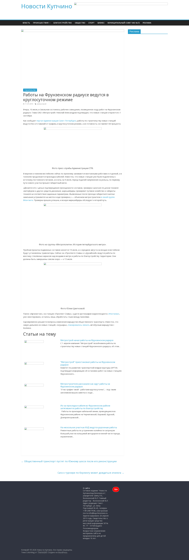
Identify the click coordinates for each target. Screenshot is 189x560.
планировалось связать (79, 325)
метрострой (41, 104)
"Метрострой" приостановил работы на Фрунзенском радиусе (87, 363)
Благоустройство (62, 23)
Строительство (30, 90)
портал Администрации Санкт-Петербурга (56, 120)
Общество (80, 23)
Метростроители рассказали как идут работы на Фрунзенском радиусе (85, 385)
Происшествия (40, 23)
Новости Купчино (46, 6)
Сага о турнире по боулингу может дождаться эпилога (91, 472)
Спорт (91, 23)
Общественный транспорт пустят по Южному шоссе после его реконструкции (69, 461)
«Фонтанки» (113, 313)
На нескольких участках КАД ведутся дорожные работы (88, 427)
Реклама (147, 23)
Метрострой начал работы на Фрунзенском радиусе (86, 340)
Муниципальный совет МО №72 (124, 23)
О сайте (86, 488)
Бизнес (101, 23)
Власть (26, 23)
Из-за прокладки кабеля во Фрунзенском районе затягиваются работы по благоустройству (85, 407)
